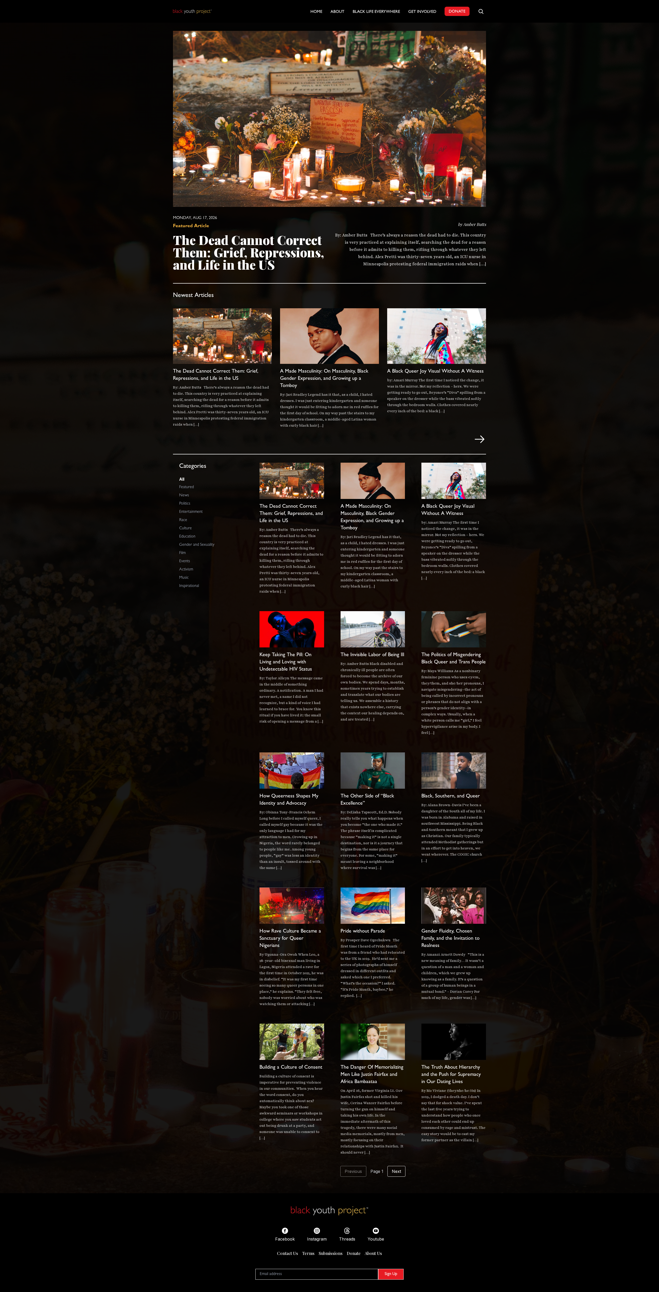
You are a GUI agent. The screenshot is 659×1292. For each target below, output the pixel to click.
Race (183, 520)
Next (396, 1171)
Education (187, 537)
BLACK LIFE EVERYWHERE (376, 12)
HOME (316, 12)
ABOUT (337, 12)
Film (182, 553)
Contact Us (287, 1253)
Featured (186, 487)
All (181, 479)
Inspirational (189, 586)
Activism (186, 570)
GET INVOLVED (422, 12)
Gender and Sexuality (196, 545)
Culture (185, 528)
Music (184, 578)
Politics (184, 504)
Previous (353, 1171)
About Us (373, 1253)
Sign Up (391, 1274)
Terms (308, 1253)
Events (184, 561)
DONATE (457, 12)
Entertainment (191, 512)
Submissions (331, 1253)
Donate (354, 1253)
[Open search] (481, 11)
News (184, 496)
